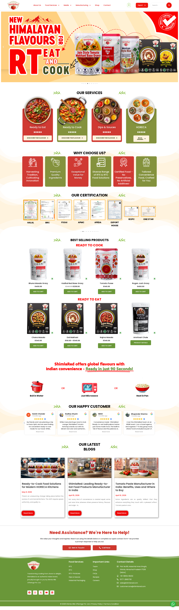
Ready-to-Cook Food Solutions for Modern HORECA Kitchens (41, 485)
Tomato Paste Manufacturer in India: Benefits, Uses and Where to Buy (135, 487)
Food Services (51, 5)
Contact (107, 5)
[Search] (169, 5)
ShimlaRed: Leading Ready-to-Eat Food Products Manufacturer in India (89, 487)
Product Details (141, 343)
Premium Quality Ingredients (55, 174)
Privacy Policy (96, 604)
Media (66, 5)
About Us (37, 5)
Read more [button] (40, 432)
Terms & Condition (111, 604)
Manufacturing (82, 5)
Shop (97, 5)
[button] (3, 47)
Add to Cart (38, 292)
